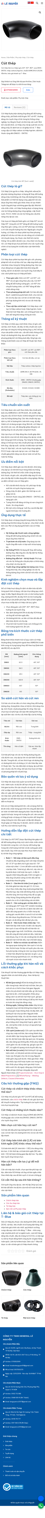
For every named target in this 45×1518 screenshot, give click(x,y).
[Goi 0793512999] (41, 1506)
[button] (37, 3)
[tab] (7, 107)
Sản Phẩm (10, 57)
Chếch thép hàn (12, 1200)
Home (3, 57)
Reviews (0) (19, 107)
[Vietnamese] (32, 3)
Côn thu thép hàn (13, 1203)
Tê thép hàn (10, 1206)
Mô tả (7, 107)
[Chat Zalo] (41, 1498)
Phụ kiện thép (21, 57)
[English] (29, 3)
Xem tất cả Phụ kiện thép (16, 1209)
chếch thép (18, 1100)
